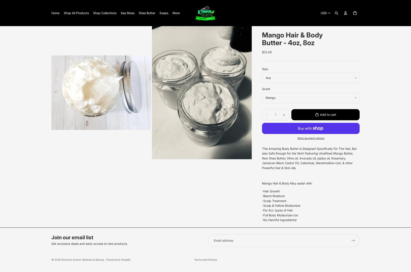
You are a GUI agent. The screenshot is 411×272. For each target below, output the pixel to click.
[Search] (336, 13)
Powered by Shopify (118, 259)
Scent (266, 89)
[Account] (345, 13)
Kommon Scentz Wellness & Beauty (83, 259)
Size (265, 69)
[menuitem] (176, 13)
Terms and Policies (205, 259)
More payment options (311, 138)
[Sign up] (353, 240)
